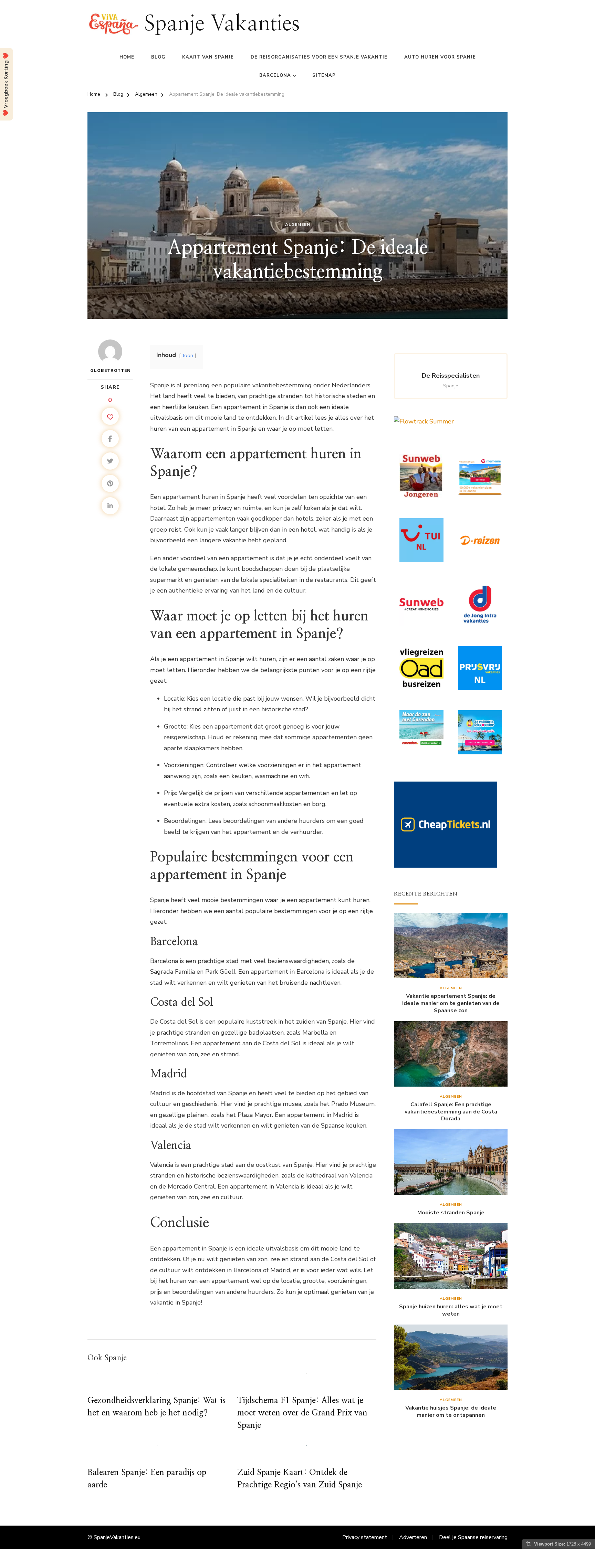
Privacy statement (364, 1537)
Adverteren (413, 1537)
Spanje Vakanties (222, 23)
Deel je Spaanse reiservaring (473, 1537)
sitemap (324, 75)
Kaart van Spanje (208, 57)
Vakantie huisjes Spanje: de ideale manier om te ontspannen (450, 1411)
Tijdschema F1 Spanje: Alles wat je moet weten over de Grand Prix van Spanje (302, 1413)
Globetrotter (110, 370)
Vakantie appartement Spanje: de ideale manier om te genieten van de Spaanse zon (451, 1003)
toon (187, 355)
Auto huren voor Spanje (440, 57)
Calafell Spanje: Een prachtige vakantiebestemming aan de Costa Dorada (451, 1111)
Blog (158, 57)
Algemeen (297, 224)
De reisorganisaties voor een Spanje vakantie (319, 57)
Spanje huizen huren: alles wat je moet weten (450, 1310)
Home (126, 57)
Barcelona (275, 75)
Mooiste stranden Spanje (450, 1212)
